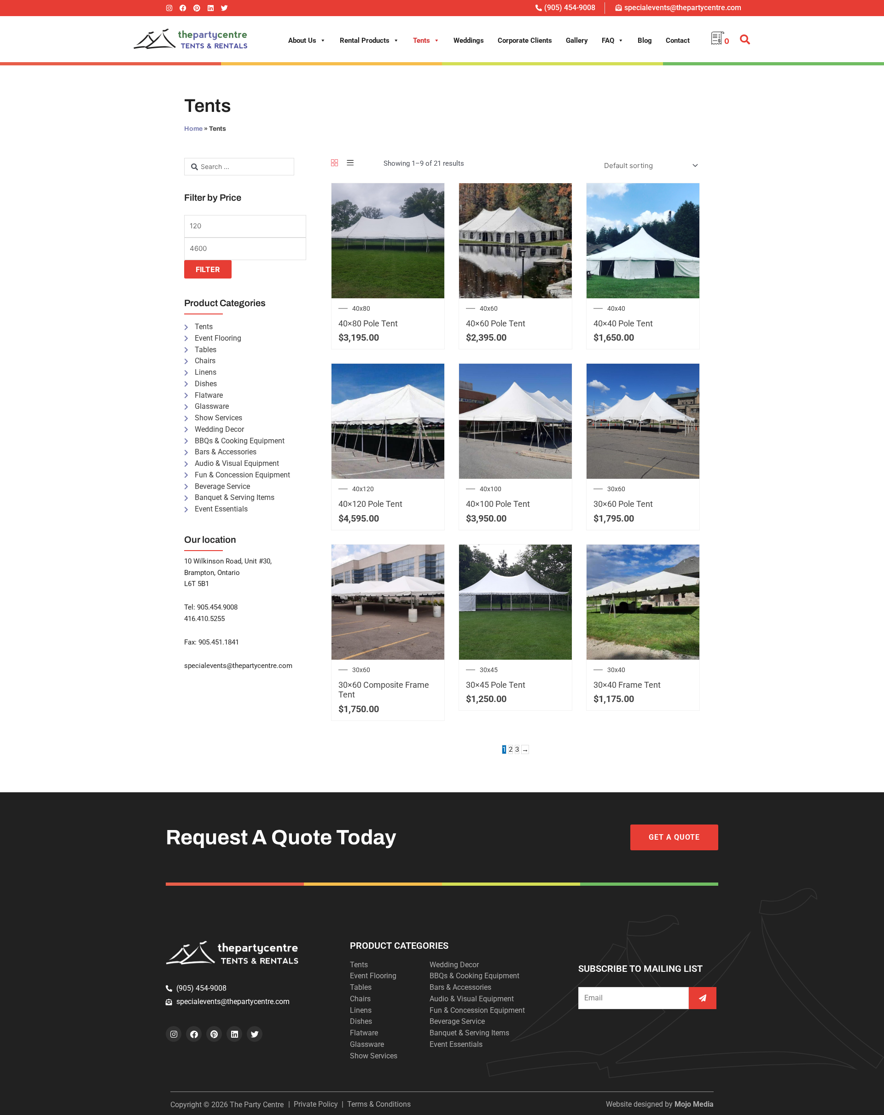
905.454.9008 (217, 607)
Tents (421, 40)
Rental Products (365, 40)
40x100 (490, 489)
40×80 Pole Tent (368, 323)
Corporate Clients (525, 40)
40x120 (363, 489)
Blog (645, 40)
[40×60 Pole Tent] (515, 240)
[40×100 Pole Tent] (515, 421)
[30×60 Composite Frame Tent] (388, 602)
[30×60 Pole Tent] (643, 421)
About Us (302, 40)
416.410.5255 (204, 619)
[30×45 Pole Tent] (515, 602)
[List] (350, 163)
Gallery (577, 40)
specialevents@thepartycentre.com (238, 666)
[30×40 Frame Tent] (643, 602)
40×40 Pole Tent (623, 323)
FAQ (608, 40)
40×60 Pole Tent (495, 323)
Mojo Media (694, 1104)
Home (193, 128)
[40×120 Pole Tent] (388, 421)
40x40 (616, 308)
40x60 (489, 308)
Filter (208, 269)
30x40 (616, 670)
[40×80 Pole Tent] (388, 240)
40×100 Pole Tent (498, 504)
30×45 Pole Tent (495, 685)
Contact (678, 40)
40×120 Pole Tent (370, 504)
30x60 (616, 489)
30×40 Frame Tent (627, 685)
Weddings (469, 40)
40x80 (361, 308)
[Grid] (334, 163)
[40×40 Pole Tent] (643, 240)
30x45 (489, 670)
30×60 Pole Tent (623, 504)
